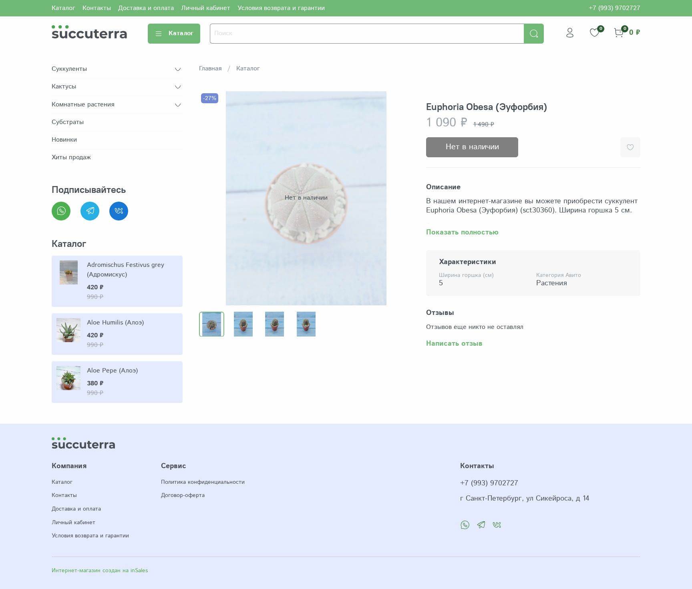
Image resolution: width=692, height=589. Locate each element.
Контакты (96, 8)
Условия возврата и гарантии (281, 8)
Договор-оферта (183, 495)
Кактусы (64, 86)
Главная (210, 68)
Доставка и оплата (146, 8)
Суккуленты (69, 69)
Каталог (63, 8)
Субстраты (68, 122)
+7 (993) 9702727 (614, 8)
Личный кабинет (205, 8)
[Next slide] (400, 198)
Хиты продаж (71, 157)
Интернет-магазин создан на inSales (100, 571)
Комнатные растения (83, 104)
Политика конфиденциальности (203, 482)
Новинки (64, 139)
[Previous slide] (211, 198)
